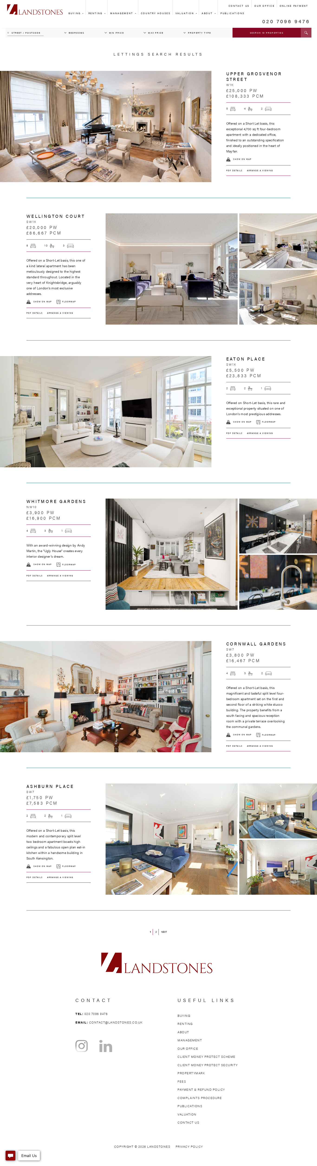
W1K (230, 85)
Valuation (185, 13)
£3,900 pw (40, 512)
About (208, 13)
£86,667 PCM (43, 233)
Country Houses (156, 13)
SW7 (230, 649)
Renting (96, 13)
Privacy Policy (189, 1146)
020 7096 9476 (286, 21)
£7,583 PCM (42, 803)
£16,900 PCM (43, 518)
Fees (182, 1081)
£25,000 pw (242, 90)
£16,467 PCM (243, 660)
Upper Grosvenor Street (254, 76)
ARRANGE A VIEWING (260, 170)
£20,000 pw (42, 227)
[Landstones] (35, 6)
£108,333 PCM (245, 96)
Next (164, 931)
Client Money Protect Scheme (207, 1056)
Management (122, 13)
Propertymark (191, 1073)
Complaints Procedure (200, 1098)
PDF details (234, 170)
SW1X (31, 222)
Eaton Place (245, 359)
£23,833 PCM (244, 375)
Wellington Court (55, 216)
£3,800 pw (240, 655)
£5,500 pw (240, 370)
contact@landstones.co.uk (116, 1022)
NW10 (31, 507)
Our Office (264, 5)
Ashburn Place (50, 786)
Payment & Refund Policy (201, 1089)
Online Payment (294, 5)
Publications (190, 1106)
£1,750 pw (40, 797)
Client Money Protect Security (208, 1065)
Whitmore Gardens (56, 501)
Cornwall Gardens (256, 644)
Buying (75, 13)
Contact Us (239, 5)
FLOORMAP (69, 301)
